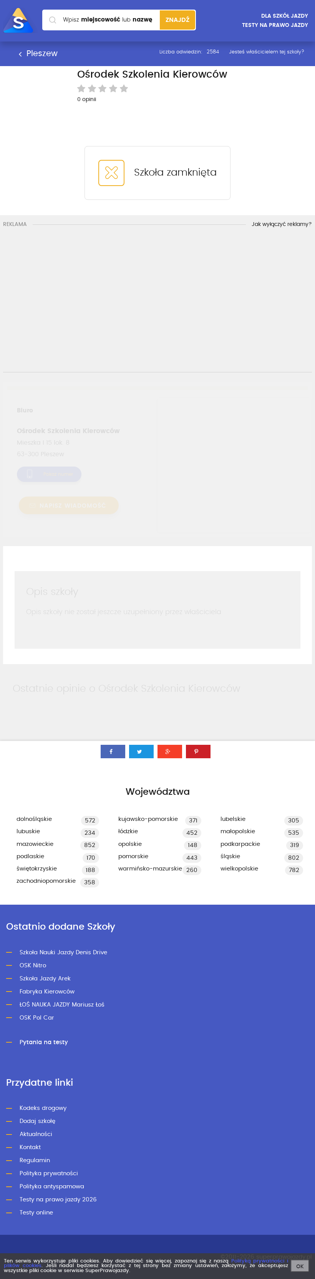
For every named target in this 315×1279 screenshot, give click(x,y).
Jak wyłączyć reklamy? (282, 224)
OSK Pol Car (37, 1018)
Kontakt (30, 1147)
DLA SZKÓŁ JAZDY (284, 16)
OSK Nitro (33, 965)
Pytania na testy (44, 1042)
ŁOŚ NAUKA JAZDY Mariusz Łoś (62, 1005)
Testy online (36, 1213)
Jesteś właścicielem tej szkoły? (266, 52)
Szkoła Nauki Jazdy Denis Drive (63, 952)
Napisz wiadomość (71, 506)
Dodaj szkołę (37, 1121)
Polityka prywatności (49, 1173)
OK (300, 1266)
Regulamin (35, 1160)
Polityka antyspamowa (52, 1186)
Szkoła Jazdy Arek (45, 979)
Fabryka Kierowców (47, 992)
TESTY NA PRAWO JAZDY (275, 25)
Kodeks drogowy (43, 1108)
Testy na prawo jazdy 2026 (58, 1200)
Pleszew (41, 54)
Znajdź (177, 20)
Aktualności (36, 1134)
